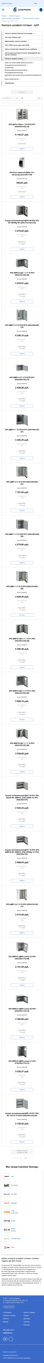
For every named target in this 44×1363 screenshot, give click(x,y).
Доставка (27, 1318)
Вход (3, 3)
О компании (7, 1312)
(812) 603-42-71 (9, 1330)
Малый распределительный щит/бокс (17, 70)
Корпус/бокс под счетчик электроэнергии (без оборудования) (23, 76)
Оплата (26, 1315)
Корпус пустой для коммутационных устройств (19, 62)
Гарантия (27, 1322)
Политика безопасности (10, 1355)
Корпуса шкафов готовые (31, 18)
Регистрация (8, 3)
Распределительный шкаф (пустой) (16, 65)
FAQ (35, 3)
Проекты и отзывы (9, 1315)
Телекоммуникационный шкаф (15, 72)
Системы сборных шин (14, 37)
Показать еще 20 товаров (22, 1151)
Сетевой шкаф (10, 67)
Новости (6, 1318)
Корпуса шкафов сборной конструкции (20, 33)
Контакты (27, 1325)
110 (25, 1158)
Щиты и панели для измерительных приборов (22, 49)
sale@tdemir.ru (8, 1333)
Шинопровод (9, 83)
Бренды (5, 1322)
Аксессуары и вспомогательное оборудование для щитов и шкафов (22, 54)
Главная (4, 16)
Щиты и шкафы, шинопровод (11, 18)
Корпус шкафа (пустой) (13, 79)
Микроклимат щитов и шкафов (17, 41)
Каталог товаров (14, 16)
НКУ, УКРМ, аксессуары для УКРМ (18, 45)
